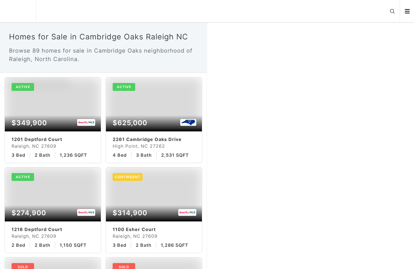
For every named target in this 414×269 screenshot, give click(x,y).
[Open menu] (407, 11)
